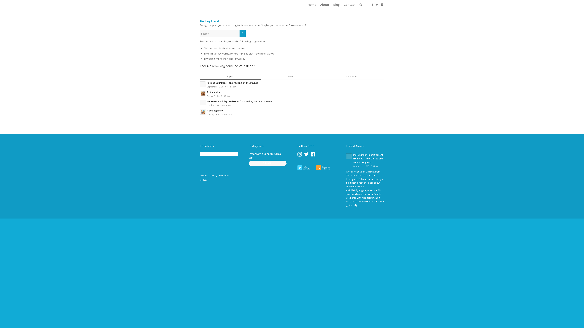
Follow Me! (267, 163)
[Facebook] (372, 4)
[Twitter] (377, 4)
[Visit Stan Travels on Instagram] (299, 155)
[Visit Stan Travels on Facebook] (313, 155)
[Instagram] (381, 4)
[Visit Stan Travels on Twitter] (306, 155)
